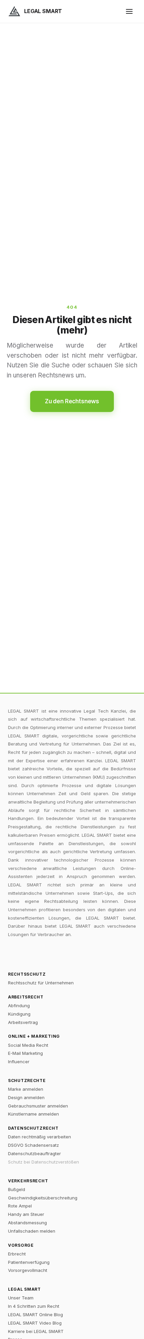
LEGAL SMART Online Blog (35, 1314)
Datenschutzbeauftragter (34, 1153)
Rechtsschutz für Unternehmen (41, 982)
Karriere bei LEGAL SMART (36, 1331)
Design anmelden (26, 1097)
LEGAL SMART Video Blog (35, 1323)
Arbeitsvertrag (23, 1022)
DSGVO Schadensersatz (33, 1145)
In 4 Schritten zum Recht (33, 1306)
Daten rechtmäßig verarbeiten (39, 1136)
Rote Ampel (20, 1205)
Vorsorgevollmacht (27, 1270)
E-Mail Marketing (25, 1053)
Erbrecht (17, 1253)
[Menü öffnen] (129, 11)
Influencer (18, 1061)
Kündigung (19, 1014)
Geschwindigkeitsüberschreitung (42, 1197)
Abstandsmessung (27, 1222)
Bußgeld (16, 1189)
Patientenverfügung (29, 1262)
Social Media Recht (28, 1045)
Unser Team (20, 1297)
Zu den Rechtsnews (72, 401)
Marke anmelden (25, 1089)
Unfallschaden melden (31, 1231)
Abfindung (19, 1005)
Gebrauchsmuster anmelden (38, 1106)
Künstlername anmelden (33, 1114)
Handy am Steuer (26, 1214)
